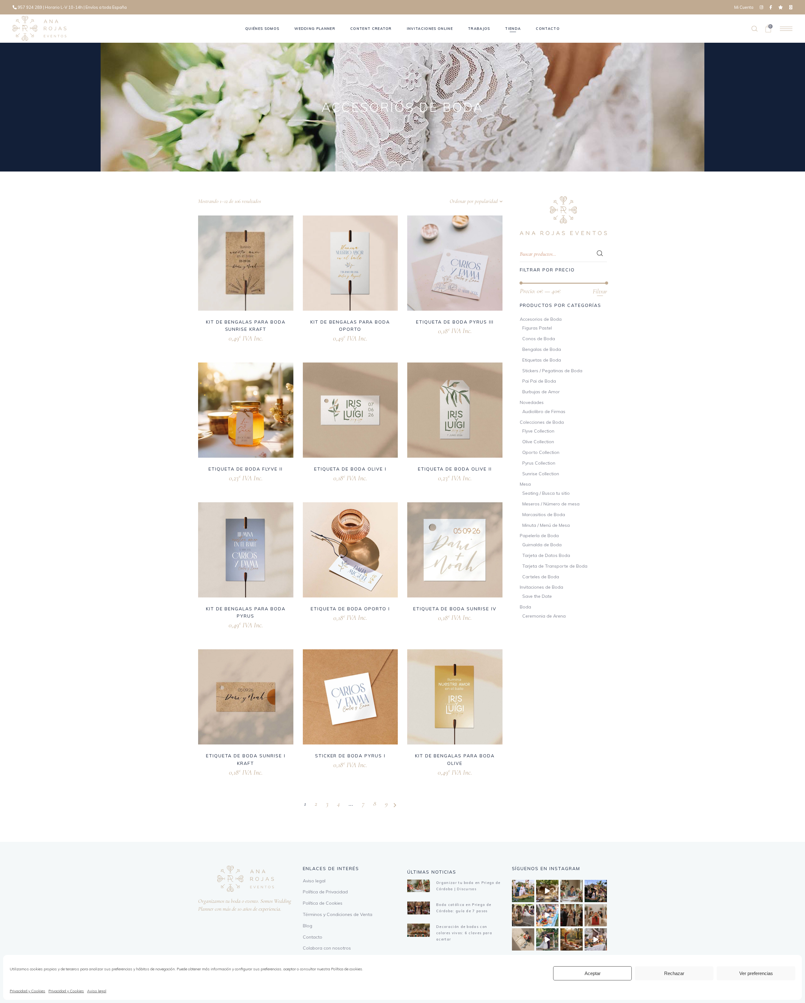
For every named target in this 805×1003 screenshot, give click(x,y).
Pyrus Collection (538, 463)
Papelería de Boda (539, 535)
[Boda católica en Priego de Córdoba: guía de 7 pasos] (418, 908)
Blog (307, 926)
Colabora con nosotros (327, 948)
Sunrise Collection (540, 474)
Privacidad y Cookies (27, 991)
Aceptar (593, 973)
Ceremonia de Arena (544, 616)
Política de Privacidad (325, 892)
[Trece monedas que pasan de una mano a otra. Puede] (523, 939)
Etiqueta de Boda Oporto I (350, 609)
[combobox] (463, 201)
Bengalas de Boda (541, 349)
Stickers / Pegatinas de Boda (552, 370)
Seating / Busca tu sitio (546, 493)
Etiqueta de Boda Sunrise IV (455, 609)
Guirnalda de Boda (542, 545)
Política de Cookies (322, 903)
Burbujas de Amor (541, 392)
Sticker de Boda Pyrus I (350, 756)
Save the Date (537, 596)
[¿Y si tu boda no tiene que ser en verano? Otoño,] (571, 939)
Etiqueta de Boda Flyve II (245, 469)
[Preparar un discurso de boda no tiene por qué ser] (571, 891)
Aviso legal (96, 991)
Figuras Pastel (537, 328)
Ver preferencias (756, 973)
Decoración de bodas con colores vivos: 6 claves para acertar (464, 932)
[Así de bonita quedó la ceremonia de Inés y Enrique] (547, 891)
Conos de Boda (538, 338)
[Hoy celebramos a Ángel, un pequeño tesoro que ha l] (596, 939)
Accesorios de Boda (541, 319)
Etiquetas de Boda (541, 360)
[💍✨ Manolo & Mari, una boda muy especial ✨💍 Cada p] (523, 891)
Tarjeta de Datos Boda (546, 555)
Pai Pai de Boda (539, 381)
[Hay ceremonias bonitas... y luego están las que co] (547, 939)
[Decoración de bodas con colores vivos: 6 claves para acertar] (418, 930)
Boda (525, 607)
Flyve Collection (538, 431)
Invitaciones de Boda (541, 587)
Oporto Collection (540, 452)
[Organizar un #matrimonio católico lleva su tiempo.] (571, 915)
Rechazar (674, 973)
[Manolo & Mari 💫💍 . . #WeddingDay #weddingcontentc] (596, 891)
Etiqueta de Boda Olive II (455, 469)
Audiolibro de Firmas (543, 411)
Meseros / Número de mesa (551, 504)
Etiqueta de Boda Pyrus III (455, 322)
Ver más (237, 337)
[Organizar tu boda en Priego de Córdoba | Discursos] (418, 886)
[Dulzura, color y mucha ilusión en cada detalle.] (547, 915)
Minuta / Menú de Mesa (546, 525)
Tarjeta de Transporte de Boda (554, 566)
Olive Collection (538, 441)
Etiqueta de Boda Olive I (350, 469)
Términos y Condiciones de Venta (337, 914)
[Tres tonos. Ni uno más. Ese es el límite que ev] (596, 915)
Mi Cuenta (743, 7)
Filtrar (600, 291)
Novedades (532, 402)
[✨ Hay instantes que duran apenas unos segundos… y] (523, 915)
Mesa (525, 484)
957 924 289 (30, 7)
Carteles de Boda (540, 577)
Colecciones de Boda (542, 422)
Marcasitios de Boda (543, 514)
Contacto (312, 937)
